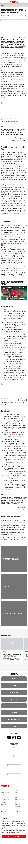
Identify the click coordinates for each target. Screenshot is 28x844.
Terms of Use (18, 814)
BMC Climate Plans (19, 799)
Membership (4, 797)
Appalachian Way (17, 191)
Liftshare (14, 712)
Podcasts (3, 802)
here (22, 539)
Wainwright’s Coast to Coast (16, 368)
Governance (18, 797)
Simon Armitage (12, 432)
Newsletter (4, 804)
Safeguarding (18, 792)
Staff (2, 794)
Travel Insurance (5, 799)
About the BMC (5, 792)
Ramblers (20, 158)
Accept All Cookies (14, 836)
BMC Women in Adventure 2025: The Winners (11, 655)
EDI (15, 802)
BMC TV (14, 699)
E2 (2, 245)
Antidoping (17, 794)
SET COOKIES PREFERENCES (14, 841)
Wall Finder (14, 692)
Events (14, 726)
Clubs (14, 679)
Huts (14, 685)
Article (3, 5)
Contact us (4, 814)
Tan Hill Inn (12, 327)
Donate (17, 809)
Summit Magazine (14, 719)
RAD (14, 706)
